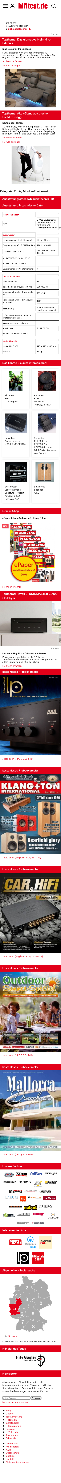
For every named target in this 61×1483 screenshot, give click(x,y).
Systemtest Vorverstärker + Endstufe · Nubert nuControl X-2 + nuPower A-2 (14, 492)
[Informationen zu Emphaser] (25, 1183)
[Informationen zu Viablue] (53, 1216)
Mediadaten (12, 1446)
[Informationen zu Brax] (51, 1174)
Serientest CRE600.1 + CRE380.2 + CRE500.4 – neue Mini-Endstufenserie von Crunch (45, 445)
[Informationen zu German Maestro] (15, 1192)
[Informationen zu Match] (34, 1197)
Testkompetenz (14, 1416)
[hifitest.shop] (38, 1263)
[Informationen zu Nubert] (30, 1207)
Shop (8, 1410)
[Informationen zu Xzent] (23, 1223)
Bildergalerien (13, 1425)
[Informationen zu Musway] (15, 1206)
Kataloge (10, 1429)
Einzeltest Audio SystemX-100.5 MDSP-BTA (15, 441)
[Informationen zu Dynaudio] (10, 1182)
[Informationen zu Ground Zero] (30, 1191)
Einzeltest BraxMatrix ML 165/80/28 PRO (42, 400)
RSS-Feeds (12, 1432)
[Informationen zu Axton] (35, 1174)
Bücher (10, 1413)
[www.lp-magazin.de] (23, 1263)
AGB (8, 1449)
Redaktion (11, 1419)
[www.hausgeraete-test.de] (30, 1247)
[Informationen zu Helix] (45, 1192)
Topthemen (12, 1435)
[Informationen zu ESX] (38, 1184)
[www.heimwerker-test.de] (45, 1247)
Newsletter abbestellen (15, 1402)
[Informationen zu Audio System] (21, 1175)
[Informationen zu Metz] (49, 1198)
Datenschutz (12, 1452)
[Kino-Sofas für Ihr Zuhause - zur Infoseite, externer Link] (30, 88)
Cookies (10, 1455)
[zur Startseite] (33, 6)
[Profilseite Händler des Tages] (30, 1361)
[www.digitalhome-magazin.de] (15, 1247)
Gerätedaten (12, 1422)
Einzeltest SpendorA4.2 (39, 489)
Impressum (12, 1443)
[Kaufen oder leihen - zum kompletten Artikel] (30, 165)
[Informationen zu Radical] (8, 1216)
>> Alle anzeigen (11, 65)
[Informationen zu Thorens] (39, 1214)
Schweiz (12, 1336)
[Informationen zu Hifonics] (11, 1197)
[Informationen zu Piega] (45, 1207)
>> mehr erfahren (11, 586)
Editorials (11, 1438)
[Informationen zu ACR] (9, 1175)
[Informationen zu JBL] (23, 1199)
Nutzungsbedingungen (18, 1462)
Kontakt (10, 1458)
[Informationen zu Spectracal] (23, 1215)
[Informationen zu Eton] (51, 1183)
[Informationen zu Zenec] (38, 1223)
